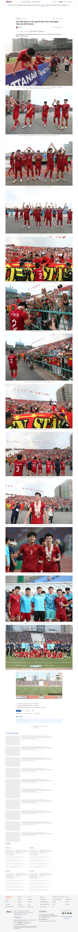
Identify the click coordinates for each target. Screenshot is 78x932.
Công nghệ (63, 5)
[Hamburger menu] (69, 5)
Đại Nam (21, 27)
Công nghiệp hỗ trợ (44, 901)
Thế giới (38, 5)
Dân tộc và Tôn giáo (27, 5)
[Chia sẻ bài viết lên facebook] (17, 31)
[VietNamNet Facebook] (63, 913)
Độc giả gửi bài (70, 916)
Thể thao (42, 5)
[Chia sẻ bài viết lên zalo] (19, 31)
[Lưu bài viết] (26, 31)
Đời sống (54, 5)
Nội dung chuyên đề (57, 899)
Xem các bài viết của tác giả (57, 27)
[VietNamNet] (8, 5)
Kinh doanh (20, 5)
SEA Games (24, 18)
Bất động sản (30, 906)
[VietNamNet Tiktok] (68, 913)
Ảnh (53, 906)
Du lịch (28, 904)
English (54, 901)
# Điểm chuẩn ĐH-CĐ (26, 1)
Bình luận (18, 710)
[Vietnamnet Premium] (9, 897)
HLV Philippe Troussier (27, 713)
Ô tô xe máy (29, 901)
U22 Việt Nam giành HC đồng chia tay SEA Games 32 (28, 705)
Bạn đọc (41, 897)
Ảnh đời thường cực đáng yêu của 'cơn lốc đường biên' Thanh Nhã (31, 707)
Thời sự (15, 5)
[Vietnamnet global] (61, 2)
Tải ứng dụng (63, 916)
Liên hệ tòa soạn (17, 917)
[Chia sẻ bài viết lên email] (22, 31)
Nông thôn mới (43, 906)
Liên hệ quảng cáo (42, 911)
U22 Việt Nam (37, 713)
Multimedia (68, 899)
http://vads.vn (44, 919)
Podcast (67, 901)
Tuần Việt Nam (55, 1)
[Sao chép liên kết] (24, 31)
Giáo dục (34, 5)
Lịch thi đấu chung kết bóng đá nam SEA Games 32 (28, 703)
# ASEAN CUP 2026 (36, 1)
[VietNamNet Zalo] (70, 913)
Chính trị (11, 5)
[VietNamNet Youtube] (65, 913)
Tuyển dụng (66, 918)
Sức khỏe (59, 5)
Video (67, 897)
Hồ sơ (54, 904)
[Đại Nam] (17, 27)
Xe (67, 5)
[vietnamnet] (9, 2)
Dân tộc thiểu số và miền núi (58, 897)
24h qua (67, 904)
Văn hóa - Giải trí (48, 5)
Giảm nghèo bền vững (44, 904)
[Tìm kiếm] (72, 1)
